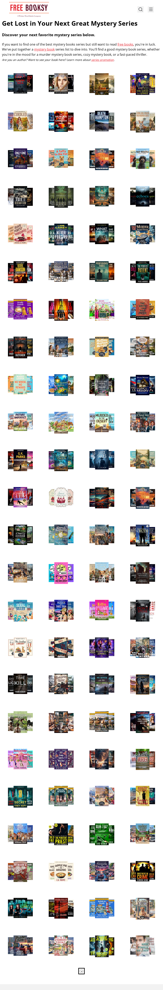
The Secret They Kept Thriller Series (20, 786)
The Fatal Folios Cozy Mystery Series (98, 528)
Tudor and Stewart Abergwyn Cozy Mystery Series (101, 490)
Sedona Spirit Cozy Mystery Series (141, 74)
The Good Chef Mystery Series (138, 674)
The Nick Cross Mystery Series (16, 149)
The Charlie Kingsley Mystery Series (59, 114)
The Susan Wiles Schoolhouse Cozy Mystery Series (19, 864)
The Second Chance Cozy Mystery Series (61, 789)
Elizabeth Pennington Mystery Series (97, 677)
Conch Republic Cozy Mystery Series (57, 528)
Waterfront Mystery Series (16, 74)
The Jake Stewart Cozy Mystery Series (99, 415)
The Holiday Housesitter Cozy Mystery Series (99, 976)
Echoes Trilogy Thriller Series (138, 187)
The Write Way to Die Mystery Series (142, 300)
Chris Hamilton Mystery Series (16, 187)
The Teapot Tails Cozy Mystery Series (58, 714)
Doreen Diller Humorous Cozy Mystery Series (17, 603)
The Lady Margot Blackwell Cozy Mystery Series (59, 603)
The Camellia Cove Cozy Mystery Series (100, 565)
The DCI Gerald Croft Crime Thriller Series (57, 76)
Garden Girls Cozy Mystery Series (100, 300)
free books (125, 44)
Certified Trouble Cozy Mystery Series (140, 976)
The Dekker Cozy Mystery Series (140, 749)
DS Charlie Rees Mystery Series (139, 936)
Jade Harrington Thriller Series (139, 600)
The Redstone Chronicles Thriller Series (101, 452)
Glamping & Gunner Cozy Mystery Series (138, 340)
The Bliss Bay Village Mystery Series (58, 415)
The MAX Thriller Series (140, 862)
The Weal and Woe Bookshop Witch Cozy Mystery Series (60, 455)
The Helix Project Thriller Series (59, 898)
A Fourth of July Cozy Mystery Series (98, 864)
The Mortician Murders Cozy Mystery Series (16, 901)
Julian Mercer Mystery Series (16, 450)
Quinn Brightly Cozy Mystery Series (16, 114)
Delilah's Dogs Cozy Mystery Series (101, 898)
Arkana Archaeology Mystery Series (97, 752)
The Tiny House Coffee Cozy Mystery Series (98, 714)
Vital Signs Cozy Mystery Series (139, 638)
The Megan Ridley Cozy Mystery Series (19, 640)
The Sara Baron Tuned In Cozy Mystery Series (138, 377)
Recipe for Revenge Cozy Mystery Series (61, 939)
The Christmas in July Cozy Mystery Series (141, 826)
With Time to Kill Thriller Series (18, 674)
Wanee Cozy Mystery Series (16, 712)
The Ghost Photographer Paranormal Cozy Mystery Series (59, 754)
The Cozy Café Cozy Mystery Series (61, 488)
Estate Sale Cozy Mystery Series (58, 337)
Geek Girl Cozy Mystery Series (57, 563)
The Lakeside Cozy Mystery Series (19, 936)
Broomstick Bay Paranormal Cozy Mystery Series (99, 640)
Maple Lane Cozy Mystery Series (59, 862)
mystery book (44, 49)
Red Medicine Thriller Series (56, 974)
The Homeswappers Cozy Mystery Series (17, 829)
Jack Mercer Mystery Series (57, 224)
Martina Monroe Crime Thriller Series (99, 227)
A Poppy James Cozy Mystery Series (57, 377)
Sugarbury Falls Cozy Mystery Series (17, 528)
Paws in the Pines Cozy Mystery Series (141, 901)
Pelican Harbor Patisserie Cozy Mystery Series (98, 340)
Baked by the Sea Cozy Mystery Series (59, 264)
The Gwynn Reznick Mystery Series (142, 525)
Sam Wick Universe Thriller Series (101, 936)
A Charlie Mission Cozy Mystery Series (18, 227)
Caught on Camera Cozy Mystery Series (19, 415)
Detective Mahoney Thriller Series (59, 302)
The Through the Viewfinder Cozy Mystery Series (140, 114)
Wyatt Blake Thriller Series (15, 488)
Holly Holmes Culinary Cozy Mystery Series (16, 976)
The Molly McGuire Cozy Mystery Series (101, 377)
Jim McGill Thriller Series (141, 786)
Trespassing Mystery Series (57, 638)
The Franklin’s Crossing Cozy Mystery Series (138, 415)
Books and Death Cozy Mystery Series (59, 677)
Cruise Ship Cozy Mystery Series (139, 224)
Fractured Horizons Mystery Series (101, 262)
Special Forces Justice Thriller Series (57, 189)
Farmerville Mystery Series (138, 712)
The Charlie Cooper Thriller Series (20, 262)
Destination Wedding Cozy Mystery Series (97, 789)
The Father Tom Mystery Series (58, 824)
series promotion (102, 60)
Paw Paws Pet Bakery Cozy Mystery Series (16, 752)
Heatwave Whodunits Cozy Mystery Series (139, 452)
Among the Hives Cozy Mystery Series (99, 76)
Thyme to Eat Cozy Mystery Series (19, 375)
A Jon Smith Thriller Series (97, 824)
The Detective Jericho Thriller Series (97, 114)
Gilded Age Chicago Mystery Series (101, 187)
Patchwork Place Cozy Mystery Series (18, 565)
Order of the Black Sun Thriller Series (100, 149)
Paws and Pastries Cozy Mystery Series (19, 302)
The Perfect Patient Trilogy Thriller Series (142, 264)
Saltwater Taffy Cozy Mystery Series (57, 151)
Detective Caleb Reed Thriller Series (139, 565)
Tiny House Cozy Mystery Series (99, 600)
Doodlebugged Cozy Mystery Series (142, 149)
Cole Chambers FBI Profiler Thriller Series (19, 340)
